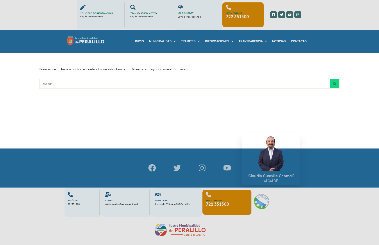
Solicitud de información (96, 13)
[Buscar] (335, 84)
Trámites (188, 41)
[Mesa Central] (228, 7)
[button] (162, 41)
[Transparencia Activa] (133, 7)
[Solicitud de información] (83, 7)
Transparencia (251, 41)
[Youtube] (289, 14)
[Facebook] (273, 14)
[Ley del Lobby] (180, 7)
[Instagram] (297, 14)
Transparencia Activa (143, 13)
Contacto (299, 41)
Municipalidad (160, 41)
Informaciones (217, 41)
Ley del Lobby (185, 13)
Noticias (279, 41)
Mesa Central (234, 13)
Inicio (139, 41)
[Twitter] (281, 14)
